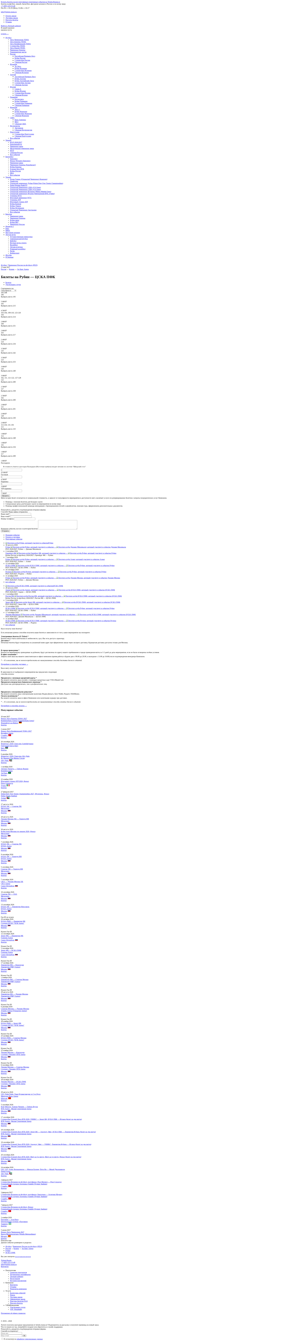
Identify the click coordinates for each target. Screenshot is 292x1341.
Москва (4, 811)
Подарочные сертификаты (20, 1274)
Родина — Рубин (55, 572)
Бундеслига (19, 99)
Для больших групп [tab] (13, 285)
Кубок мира (14, 220)
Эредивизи (19, 128)
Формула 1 (9, 226)
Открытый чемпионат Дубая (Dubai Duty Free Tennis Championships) (36, 183)
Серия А (18, 89)
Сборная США (20, 124)
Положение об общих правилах (13, 1313)
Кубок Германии (21, 101)
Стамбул (4, 735)
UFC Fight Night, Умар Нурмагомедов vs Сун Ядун (20, 1094)
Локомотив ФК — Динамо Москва (14, 994)
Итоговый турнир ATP (19, 202)
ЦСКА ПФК (58, 586)
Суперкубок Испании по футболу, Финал (17, 1207)
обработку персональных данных (30, 1339)
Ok (24, 1336)
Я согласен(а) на (23, 1339)
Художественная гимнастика (21, 237)
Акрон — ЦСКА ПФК (60, 590)
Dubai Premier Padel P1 (18, 185)
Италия (13, 87)
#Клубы (8, 255)
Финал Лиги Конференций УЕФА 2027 (16, 731)
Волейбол (14, 245)
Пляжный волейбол (17, 249)
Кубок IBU (14, 222)
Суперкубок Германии (23, 103)
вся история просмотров (23, 1256)
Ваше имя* (5, 514)
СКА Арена (5, 884)
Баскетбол (9, 157)
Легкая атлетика (16, 247)
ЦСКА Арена (6, 846)
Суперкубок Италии (22, 93)
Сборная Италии (21, 95)
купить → (5, 34)
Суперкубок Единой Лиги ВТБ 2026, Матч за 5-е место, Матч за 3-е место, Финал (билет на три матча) (41, 1157)
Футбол (8, 38)
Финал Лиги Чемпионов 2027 (12, 1232)
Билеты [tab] (8, 282)
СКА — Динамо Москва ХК (12, 882)
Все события (15, 138)
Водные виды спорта (18, 243)
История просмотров (18, 1281)
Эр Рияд (4, 773)
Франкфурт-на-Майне (9, 723)
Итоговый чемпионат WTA (20, 198)
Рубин (50, 543)
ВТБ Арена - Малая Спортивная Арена (16, 1109)
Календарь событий (17, 1293)
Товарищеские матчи (18, 52)
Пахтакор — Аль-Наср (9, 1220)
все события (10, 582)
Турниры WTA (16, 196)
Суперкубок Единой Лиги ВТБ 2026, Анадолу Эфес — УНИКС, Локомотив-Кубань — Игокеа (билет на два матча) (46, 1144)
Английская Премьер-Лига (25, 77)
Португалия (14, 132)
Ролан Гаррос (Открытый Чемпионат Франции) (28, 179)
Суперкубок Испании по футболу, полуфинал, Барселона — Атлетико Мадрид (31, 1194)
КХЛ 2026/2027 (16, 142)
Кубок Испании (21, 68)
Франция (13, 107)
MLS (16, 122)
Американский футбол (19, 239)
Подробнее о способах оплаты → (14, 706)
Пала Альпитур (7, 783)
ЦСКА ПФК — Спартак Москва (13, 1038)
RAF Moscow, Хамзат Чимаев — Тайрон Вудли (19, 1107)
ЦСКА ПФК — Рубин (60, 565)
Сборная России (21, 62)
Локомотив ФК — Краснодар (12, 965)
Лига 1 (17, 109)
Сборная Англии (21, 85)
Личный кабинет (16, 1277)
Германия (13, 97)
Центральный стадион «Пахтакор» (14, 1222)
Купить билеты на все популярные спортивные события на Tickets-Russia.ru (30, 2)
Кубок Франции (21, 112)
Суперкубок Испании (23, 70)
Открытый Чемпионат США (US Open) (25, 187)
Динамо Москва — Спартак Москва (15, 1067)
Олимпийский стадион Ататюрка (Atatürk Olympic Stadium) (24, 1184)
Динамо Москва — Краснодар (13, 1052)
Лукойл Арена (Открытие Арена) (14, 1011)
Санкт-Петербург (7, 886)
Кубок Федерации (17, 208)
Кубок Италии (20, 91)
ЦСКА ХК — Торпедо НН (11, 856)
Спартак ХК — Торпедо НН (12, 869)
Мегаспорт (5, 808)
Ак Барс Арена (23, 269)
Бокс (7, 228)
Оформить (5, 496)
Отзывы (8, 22)
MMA (7, 230)
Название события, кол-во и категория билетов (19, 529)
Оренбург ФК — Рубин (60, 553)
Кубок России (20, 58)
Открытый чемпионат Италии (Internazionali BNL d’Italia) (32, 194)
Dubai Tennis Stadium (9, 796)
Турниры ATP (15, 200)
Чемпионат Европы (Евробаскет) (23, 165)
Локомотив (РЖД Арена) (10, 967)
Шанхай (4, 1098)
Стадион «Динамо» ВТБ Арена (13, 1054)
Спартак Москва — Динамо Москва (15, 1009)
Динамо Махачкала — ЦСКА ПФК (70, 615)
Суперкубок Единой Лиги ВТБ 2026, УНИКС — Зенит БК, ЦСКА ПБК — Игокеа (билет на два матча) (41, 1119)
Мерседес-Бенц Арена (9, 1096)
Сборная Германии (22, 105)
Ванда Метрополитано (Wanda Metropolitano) (18, 1234)
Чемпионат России (17, 224)
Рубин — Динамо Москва (62, 578)
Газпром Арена (7, 938)
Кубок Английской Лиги (24, 81)
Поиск (12, 1295)
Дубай (3, 798)
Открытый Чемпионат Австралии (23, 210)
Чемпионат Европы (17, 50)
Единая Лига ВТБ (17, 169)
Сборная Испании (22, 73)
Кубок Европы (15, 167)
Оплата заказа (10, 16)
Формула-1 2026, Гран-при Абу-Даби (15, 756)
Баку (2, 748)
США (12, 118)
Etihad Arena (5, 1171)
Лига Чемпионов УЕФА (19, 40)
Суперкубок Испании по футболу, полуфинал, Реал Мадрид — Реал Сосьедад (31, 1182)
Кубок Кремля (15, 204)
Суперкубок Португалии (24, 134)
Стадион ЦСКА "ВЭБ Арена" (12, 923)
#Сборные (9, 257)
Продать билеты (11, 20)
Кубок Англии (20, 79)
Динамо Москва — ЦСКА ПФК (13, 1082)
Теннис (8, 177)
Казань (11, 269)
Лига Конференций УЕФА (20, 44)
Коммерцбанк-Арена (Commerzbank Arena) (17, 721)
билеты (4, 725)
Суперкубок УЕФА (17, 46)
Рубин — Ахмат (55, 559)
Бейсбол (13, 241)
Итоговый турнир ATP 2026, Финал (15, 781)
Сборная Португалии (23, 136)
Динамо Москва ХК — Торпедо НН (15, 819)
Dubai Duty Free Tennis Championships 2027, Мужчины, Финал (25, 794)
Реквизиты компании (18, 1289)
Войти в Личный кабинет (11, 26)
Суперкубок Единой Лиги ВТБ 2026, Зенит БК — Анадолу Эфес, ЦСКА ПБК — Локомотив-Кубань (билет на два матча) (48, 1132)
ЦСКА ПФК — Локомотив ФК (13, 921)
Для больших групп (17, 1307)
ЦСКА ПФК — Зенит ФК (11, 1023)
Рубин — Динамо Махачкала (65, 547)
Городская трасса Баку (9, 746)
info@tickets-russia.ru (9, 12)
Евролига (13, 159)
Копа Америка (20, 120)
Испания (13, 64)
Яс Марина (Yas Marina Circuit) (13, 758)
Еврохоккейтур (16, 144)
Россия (12, 54)
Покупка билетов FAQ (19, 1301)
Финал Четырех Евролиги (20, 161)
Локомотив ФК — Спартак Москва (14, 979)
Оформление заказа (17, 1299)
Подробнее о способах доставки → (14, 664)
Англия (13, 75)
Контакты (5, 1266)
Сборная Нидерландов (23, 130)
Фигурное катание (12, 233)
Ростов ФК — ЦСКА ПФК (63, 596)
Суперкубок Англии (23, 83)
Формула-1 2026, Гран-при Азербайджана (17, 744)
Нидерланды (15, 126)
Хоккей (8, 140)
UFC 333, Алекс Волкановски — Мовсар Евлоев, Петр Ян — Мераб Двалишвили (33, 1169)
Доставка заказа (11, 18)
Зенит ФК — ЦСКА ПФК (62, 602)
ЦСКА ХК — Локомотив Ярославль (15, 907)
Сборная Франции (22, 116)
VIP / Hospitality (16, 1309)
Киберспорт (14, 253)
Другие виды (10, 235)
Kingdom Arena (7, 771)
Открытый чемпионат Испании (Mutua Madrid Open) (30, 192)
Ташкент (4, 1224)
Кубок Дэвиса (15, 206)
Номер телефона (7, 519)
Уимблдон (14, 181)
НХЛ (12, 150)
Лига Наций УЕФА (17, 48)
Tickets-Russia (6, 1260)
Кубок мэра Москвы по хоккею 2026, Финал (18, 831)
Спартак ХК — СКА (9, 894)
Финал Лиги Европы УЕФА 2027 (14, 719)
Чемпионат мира (16, 146)
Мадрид (4, 1236)
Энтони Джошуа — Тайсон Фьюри (14, 769)
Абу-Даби (4, 761)
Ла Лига (18, 66)
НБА (12, 173)
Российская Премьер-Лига (25, 56)
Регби (12, 251)
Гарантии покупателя (18, 1272)
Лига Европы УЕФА (18, 42)
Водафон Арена (7, 733)
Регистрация (15, 1279)
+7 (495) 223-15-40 (8, 6)
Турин (3, 786)
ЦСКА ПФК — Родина (60, 621)
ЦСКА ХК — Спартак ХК (11, 806)
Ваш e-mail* (5, 516)
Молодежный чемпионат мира (22, 148)
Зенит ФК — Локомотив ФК (12, 936)
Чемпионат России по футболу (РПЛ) (23, 265)
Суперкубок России (22, 60)
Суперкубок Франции (23, 114)
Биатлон (8, 214)
